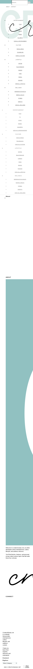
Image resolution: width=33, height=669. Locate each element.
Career (20, 70)
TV (20, 27)
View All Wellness (20, 105)
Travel (20, 77)
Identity (20, 101)
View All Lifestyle (20, 83)
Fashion (20, 80)
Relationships (20, 67)
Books (20, 34)
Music (20, 31)
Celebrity (20, 37)
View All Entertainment (20, 41)
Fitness (20, 98)
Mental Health (20, 95)
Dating (20, 63)
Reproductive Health (20, 91)
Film (20, 24)
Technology (20, 52)
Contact (13, 6)
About (8, 6)
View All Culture (20, 55)
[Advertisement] (16, 259)
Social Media (20, 49)
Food (20, 73)
